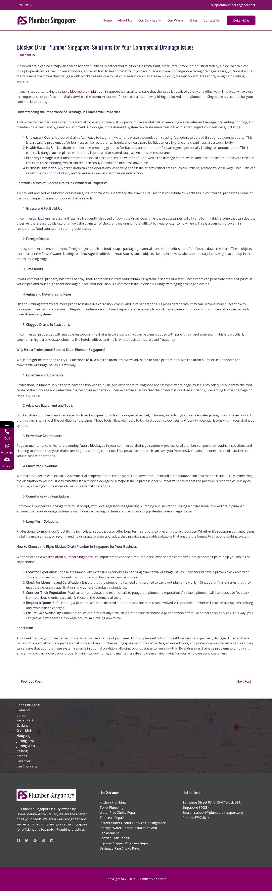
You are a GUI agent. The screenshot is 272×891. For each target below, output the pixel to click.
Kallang (22, 751)
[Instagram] (43, 840)
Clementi (23, 710)
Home (107, 20)
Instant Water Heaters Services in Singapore (133, 823)
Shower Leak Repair (114, 838)
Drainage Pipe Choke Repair (121, 848)
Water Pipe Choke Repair (118, 812)
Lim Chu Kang (27, 766)
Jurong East (25, 741)
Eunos (21, 715)
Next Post (245, 681)
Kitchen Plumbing (113, 802)
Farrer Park (25, 720)
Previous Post (29, 681)
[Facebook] (18, 840)
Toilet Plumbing (111, 807)
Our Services (147, 20)
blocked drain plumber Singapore (95, 91)
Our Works (175, 20)
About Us (125, 20)
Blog (193, 20)
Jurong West (26, 746)
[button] (241, 20)
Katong (22, 756)
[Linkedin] (52, 840)
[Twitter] (26, 840)
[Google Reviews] (35, 840)
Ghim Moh (24, 730)
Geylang (23, 725)
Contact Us (212, 20)
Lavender (23, 761)
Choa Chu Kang (28, 705)
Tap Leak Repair (112, 817)
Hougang (24, 735)
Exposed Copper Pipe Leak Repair (125, 843)
